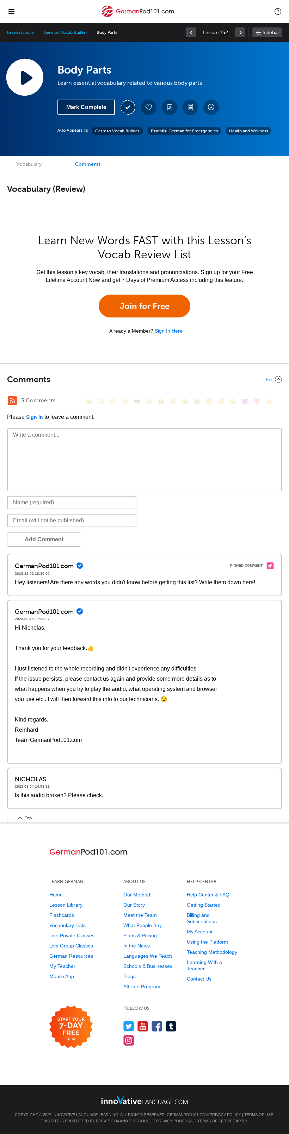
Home (56, 894)
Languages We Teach (147, 956)
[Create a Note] (169, 107)
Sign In (34, 417)
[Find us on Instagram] (128, 1040)
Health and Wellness (248, 130)
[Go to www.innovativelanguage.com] (144, 1099)
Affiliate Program (141, 986)
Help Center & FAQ (208, 894)
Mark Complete (86, 107)
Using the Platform (207, 942)
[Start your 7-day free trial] (71, 1027)
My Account (200, 931)
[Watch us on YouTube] (142, 1026)
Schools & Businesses (147, 966)
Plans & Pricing (140, 935)
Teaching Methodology (212, 952)
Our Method (136, 894)
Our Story (134, 905)
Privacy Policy (225, 1115)
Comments (87, 164)
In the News (136, 946)
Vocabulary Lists (67, 925)
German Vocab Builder (65, 32)
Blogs (129, 976)
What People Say (142, 925)
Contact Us (199, 979)
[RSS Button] (12, 400)
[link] (191, 32)
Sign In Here (169, 331)
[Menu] (11, 11)
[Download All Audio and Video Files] (211, 107)
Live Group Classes (71, 946)
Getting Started (204, 905)
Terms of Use (258, 1115)
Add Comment (44, 539)
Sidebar (271, 33)
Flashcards (61, 915)
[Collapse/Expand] (144, 379)
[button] (278, 11)
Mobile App (61, 976)
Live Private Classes (71, 935)
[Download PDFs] (190, 107)
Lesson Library (20, 32)
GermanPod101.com (188, 1115)
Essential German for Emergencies (184, 130)
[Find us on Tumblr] (171, 1026)
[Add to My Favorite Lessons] (148, 107)
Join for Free (145, 306)
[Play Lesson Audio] (24, 77)
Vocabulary (29, 164)
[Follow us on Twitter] (128, 1026)
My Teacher (62, 966)
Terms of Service (216, 1121)
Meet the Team (140, 915)
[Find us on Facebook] (157, 1026)
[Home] (138, 16)
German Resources (71, 956)
